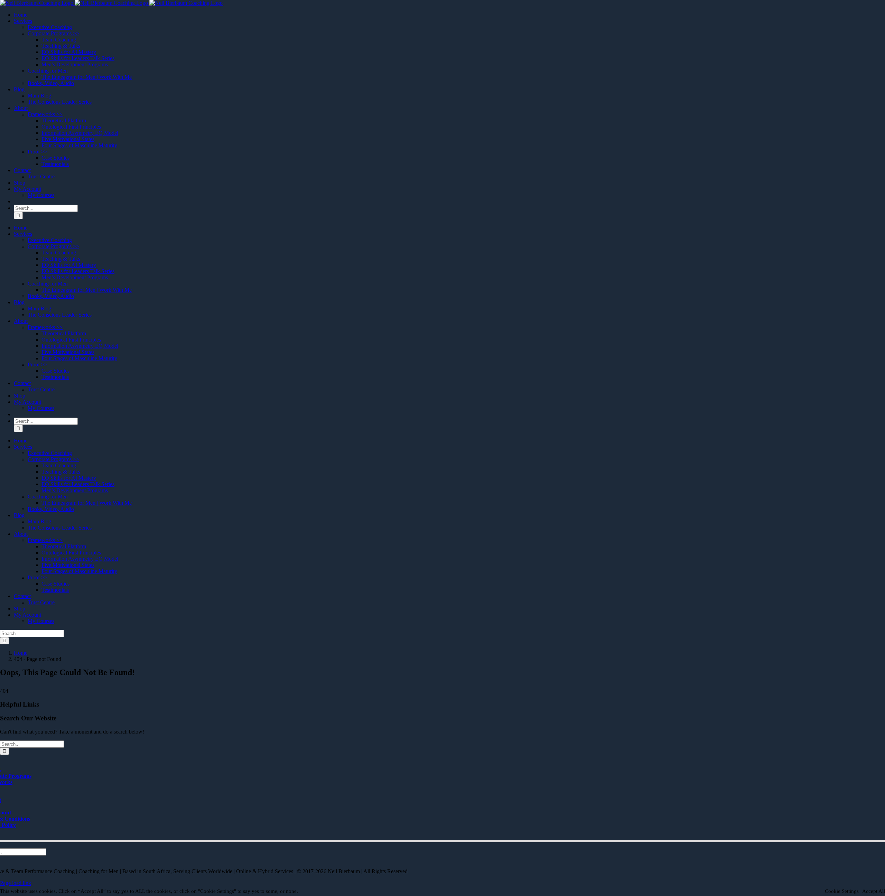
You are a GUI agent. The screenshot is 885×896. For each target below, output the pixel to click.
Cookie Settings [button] (842, 891)
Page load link (15, 883)
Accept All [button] (873, 891)
